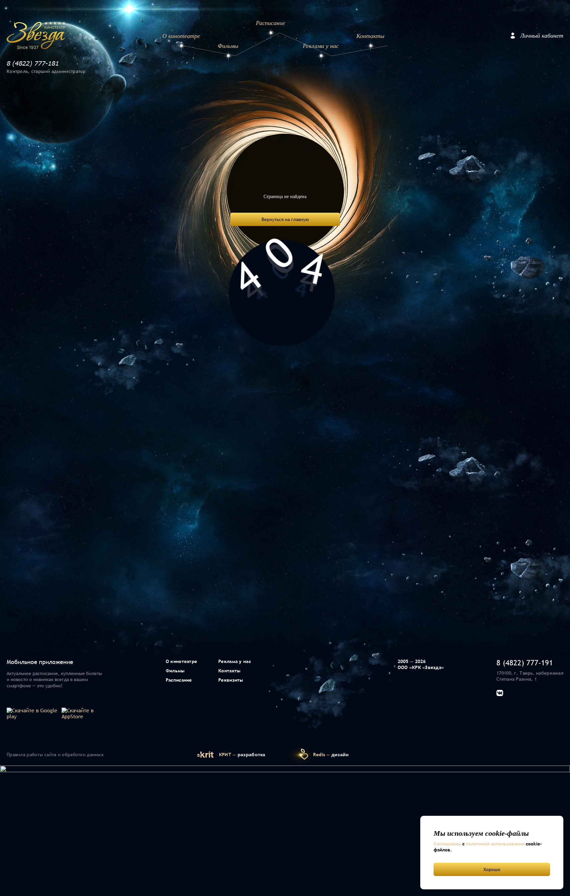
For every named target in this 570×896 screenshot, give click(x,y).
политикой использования (495, 843)
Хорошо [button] (491, 869)
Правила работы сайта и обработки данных (55, 754)
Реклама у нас (320, 46)
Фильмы (228, 46)
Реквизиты (230, 680)
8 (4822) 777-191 (524, 662)
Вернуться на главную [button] (285, 219)
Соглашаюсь (447, 843)
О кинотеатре (181, 36)
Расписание (270, 23)
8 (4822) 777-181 (33, 63)
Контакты (370, 36)
